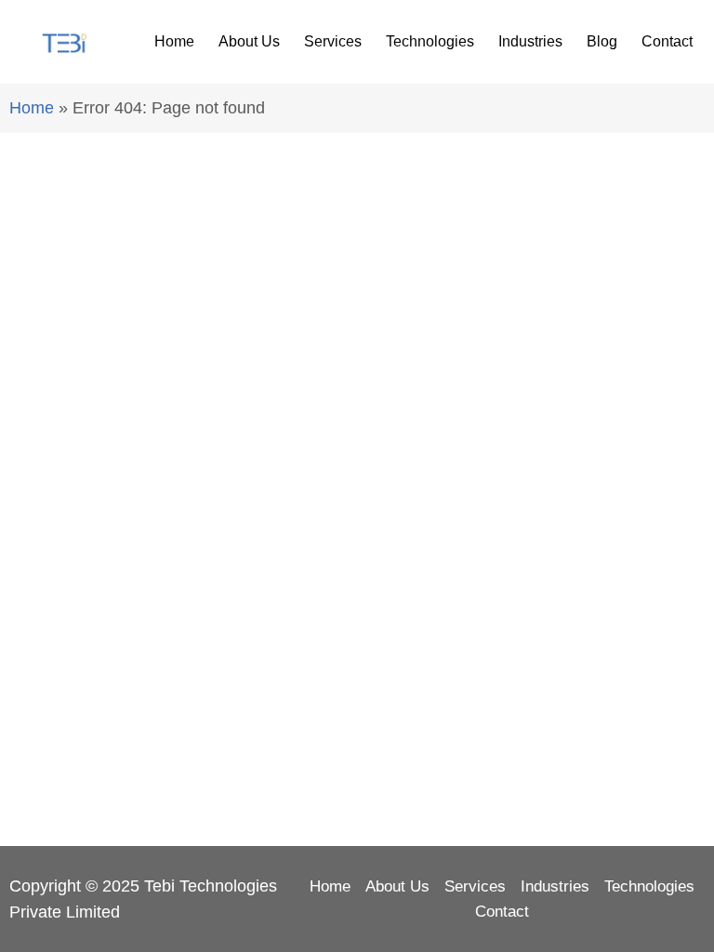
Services (333, 41)
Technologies (430, 41)
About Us (249, 41)
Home (174, 41)
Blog (602, 41)
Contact (667, 41)
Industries (530, 41)
